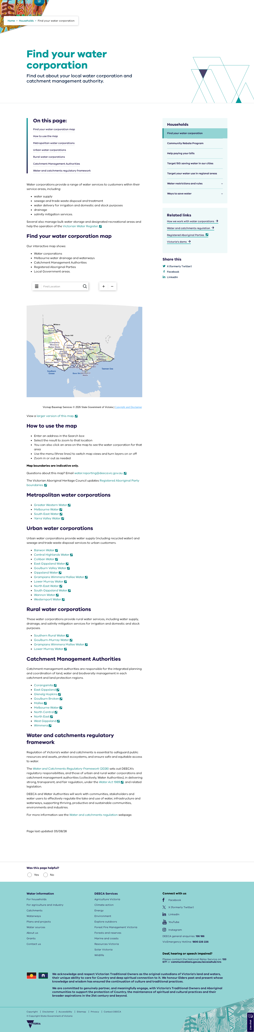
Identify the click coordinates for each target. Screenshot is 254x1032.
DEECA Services (106, 894)
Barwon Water (44, 550)
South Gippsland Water (50, 590)
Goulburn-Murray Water (51, 640)
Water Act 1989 (109, 782)
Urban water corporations (49, 150)
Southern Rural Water (49, 636)
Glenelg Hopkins (45, 694)
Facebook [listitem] (173, 272)
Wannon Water (44, 595)
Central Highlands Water (51, 555)
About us (32, 933)
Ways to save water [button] (179, 193)
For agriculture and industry (45, 905)
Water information (40, 894)
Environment (102, 916)
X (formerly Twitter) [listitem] (179, 266)
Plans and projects (39, 921)
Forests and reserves (107, 933)
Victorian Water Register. (80, 226)
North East (41, 717)
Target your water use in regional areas (192, 173)
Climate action (104, 905)
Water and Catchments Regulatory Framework (66, 769)
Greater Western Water (50, 505)
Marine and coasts (106, 938)
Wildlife (99, 955)
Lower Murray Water (48, 581)
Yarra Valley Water (47, 518)
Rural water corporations (49, 157)
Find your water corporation (185, 133)
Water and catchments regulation (93, 815)
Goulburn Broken (46, 699)
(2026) (104, 769)
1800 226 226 (200, 942)
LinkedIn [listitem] (172, 277)
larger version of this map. (55, 416)
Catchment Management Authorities (56, 164)
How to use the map (45, 136)
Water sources (36, 927)
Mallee (38, 703)
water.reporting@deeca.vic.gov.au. (98, 473)
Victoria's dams (177, 242)
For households (36, 899)
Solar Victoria (103, 949)
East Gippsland (45, 690)
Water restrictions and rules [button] (184, 183)
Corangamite (43, 685)
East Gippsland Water (49, 564)
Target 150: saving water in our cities (190, 163)
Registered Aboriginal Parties (185, 235)
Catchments (34, 910)
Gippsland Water (46, 573)
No (52, 875)
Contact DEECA (112, 1011)
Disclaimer (48, 1011)
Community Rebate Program (185, 143)
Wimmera (41, 725)
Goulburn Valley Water (50, 568)
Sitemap (81, 1011)
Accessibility (65, 1011)
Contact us (34, 944)
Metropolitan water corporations (54, 143)
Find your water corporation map (54, 129)
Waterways (34, 916)
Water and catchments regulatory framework (62, 170)
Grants (31, 938)
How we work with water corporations (190, 221)
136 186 (200, 936)
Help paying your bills (180, 153)
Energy (99, 910)
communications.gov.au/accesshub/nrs (196, 962)
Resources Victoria (106, 944)
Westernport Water (47, 599)
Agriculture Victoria (107, 899)
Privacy (95, 1011)
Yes (36, 875)
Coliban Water (44, 559)
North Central (44, 712)
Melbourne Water (46, 509)
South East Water (46, 514)
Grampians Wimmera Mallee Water (59, 577)
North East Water (46, 586)
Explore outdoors (105, 921)
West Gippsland (45, 721)
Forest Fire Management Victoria (115, 927)
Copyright (32, 1011)
